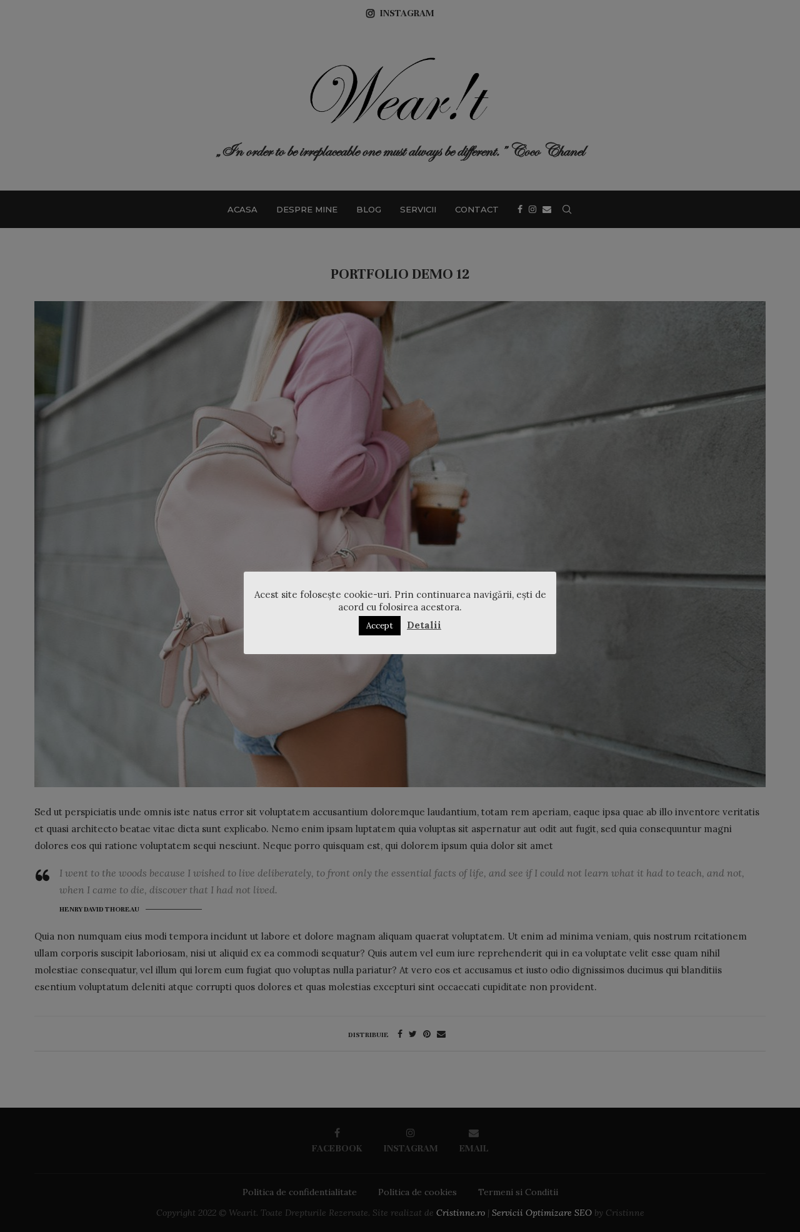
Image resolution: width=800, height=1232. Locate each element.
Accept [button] (379, 625)
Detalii (424, 625)
